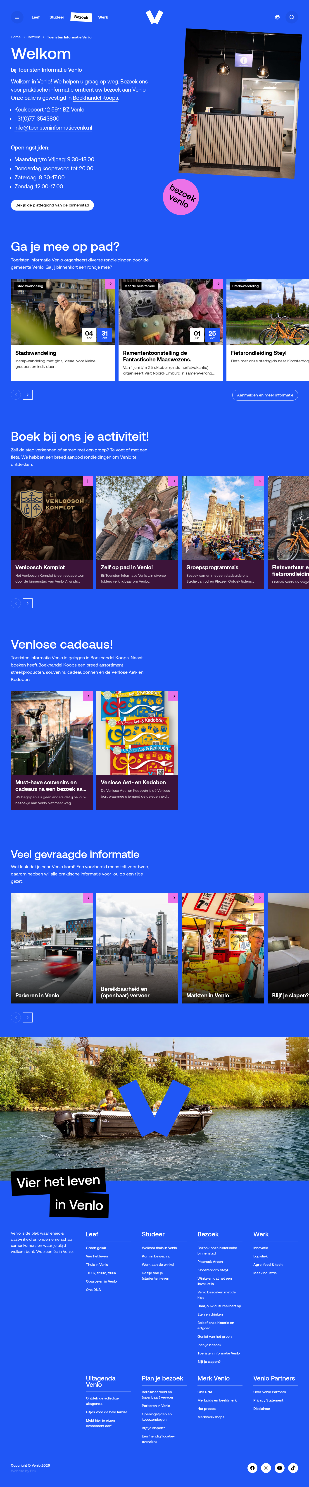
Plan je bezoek (162, 1378)
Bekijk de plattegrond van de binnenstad (52, 205)
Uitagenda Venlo (100, 1381)
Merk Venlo (213, 1378)
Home (16, 37)
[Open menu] (17, 17)
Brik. (33, 1471)
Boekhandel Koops (95, 98)
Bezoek (34, 37)
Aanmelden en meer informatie (265, 395)
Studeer (153, 1234)
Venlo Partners (274, 1378)
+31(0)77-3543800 (36, 119)
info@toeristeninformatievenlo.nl (53, 128)
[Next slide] (28, 395)
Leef (92, 1234)
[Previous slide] (16, 395)
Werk (261, 1234)
